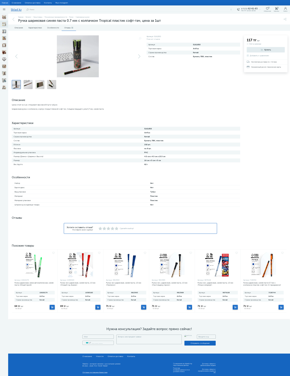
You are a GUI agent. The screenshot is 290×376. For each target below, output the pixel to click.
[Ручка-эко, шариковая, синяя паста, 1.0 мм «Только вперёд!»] (218, 264)
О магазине (16, 3)
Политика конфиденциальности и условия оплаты (181, 369)
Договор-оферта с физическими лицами (208, 364)
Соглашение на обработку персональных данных (182, 364)
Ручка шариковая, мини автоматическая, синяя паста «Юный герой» (33, 284)
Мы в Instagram (61, 3)
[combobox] (87, 343)
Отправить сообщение (200, 343)
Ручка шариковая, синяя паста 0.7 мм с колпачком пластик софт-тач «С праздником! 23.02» (262, 285)
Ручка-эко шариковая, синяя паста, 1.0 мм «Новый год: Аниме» (77, 284)
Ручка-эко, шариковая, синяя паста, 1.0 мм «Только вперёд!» (215, 284)
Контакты (48, 3)
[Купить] (52, 307)
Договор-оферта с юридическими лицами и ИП (207, 371)
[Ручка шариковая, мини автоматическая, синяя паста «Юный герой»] (34, 264)
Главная (5, 3)
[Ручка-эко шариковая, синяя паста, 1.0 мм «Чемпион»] (126, 264)
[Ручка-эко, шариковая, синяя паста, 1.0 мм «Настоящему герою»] (172, 264)
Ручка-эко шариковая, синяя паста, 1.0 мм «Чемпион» (123, 284)
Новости (100, 356)
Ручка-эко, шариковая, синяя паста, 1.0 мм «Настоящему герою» (169, 284)
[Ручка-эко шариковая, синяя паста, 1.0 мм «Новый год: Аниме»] (80, 264)
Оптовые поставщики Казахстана (94, 372)
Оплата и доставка (32, 3)
